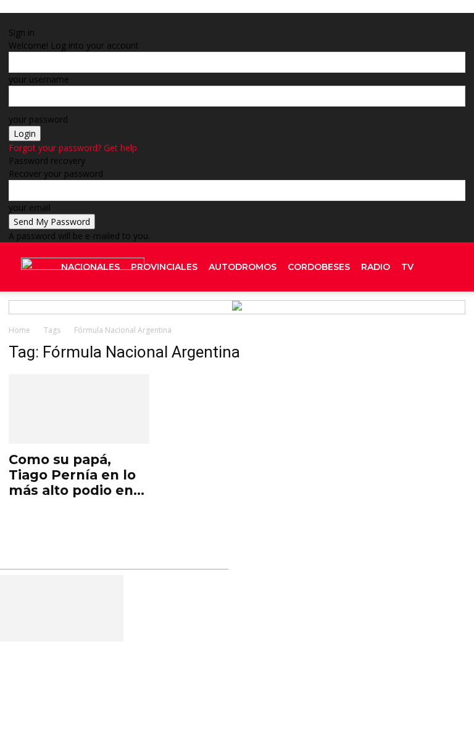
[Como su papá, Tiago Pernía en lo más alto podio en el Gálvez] (79, 409)
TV (407, 266)
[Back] (143, 19)
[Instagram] (417, 316)
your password (38, 119)
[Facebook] (335, 606)
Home (19, 330)
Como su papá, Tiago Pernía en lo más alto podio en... (76, 475)
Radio (375, 266)
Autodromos (242, 266)
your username (39, 79)
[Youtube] (450, 316)
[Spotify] (428, 316)
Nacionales (90, 266)
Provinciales (164, 266)
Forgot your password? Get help (73, 147)
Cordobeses (319, 266)
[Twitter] (440, 316)
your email (30, 207)
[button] (450, 267)
